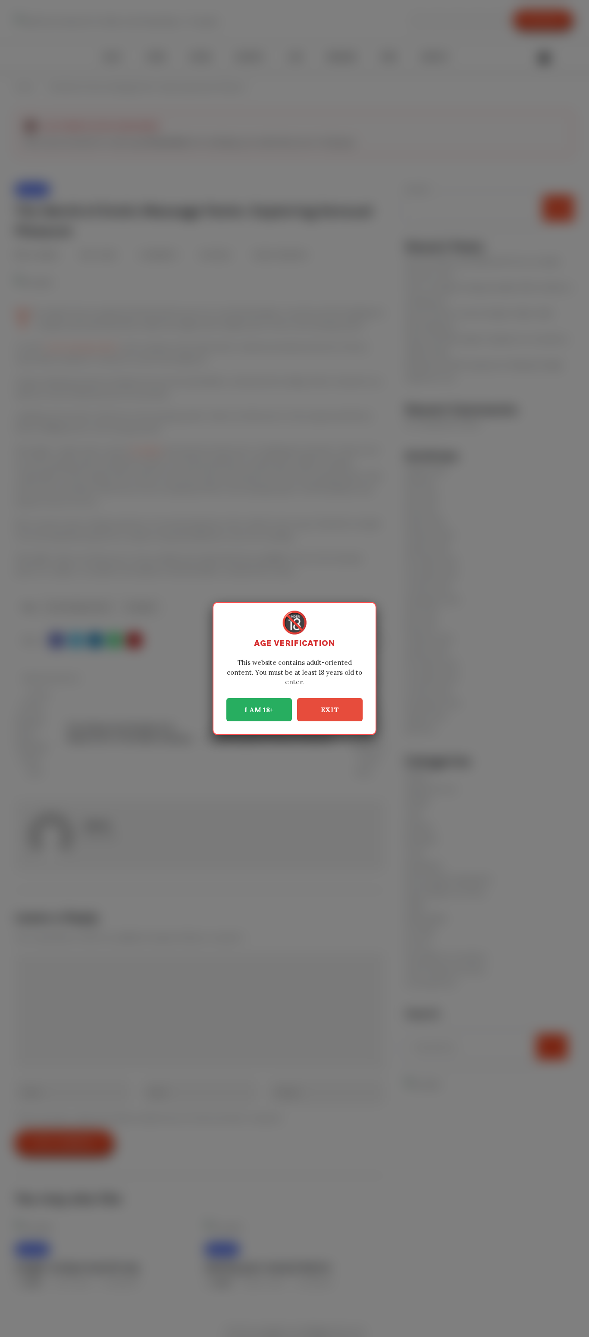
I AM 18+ (259, 709)
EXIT (330, 709)
